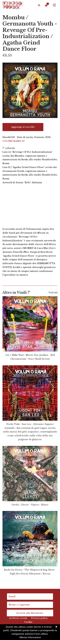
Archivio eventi (18, 618)
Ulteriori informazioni (30, 637)
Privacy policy (39, 618)
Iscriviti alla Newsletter (30, 613)
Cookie (28, 622)
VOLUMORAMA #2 (13, 141)
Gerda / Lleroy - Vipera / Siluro (30, 504)
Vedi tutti (53, 292)
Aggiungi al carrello (23, 127)
